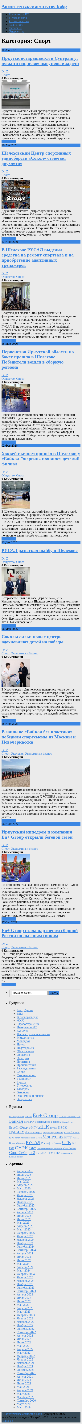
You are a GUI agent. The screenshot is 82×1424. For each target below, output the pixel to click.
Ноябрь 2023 (25, 1284)
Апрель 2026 (25, 1185)
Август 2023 (25, 1294)
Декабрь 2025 (25, 1198)
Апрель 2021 (25, 1390)
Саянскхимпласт (44, 1149)
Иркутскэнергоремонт (53, 1132)
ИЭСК (62, 1127)
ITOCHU (63, 1116)
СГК (66, 1142)
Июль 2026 (24, 1174)
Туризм (21, 1082)
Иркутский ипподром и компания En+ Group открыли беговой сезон (37, 834)
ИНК (43, 1127)
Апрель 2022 (25, 1349)
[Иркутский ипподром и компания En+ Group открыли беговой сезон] (41, 868)
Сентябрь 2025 (26, 1208)
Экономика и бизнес (24, 653)
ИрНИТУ (16, 1132)
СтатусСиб (41, 1153)
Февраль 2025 (26, 1232)
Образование (25, 1051)
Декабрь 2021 (25, 1362)
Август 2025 (25, 1212)
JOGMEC (71, 1116)
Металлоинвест (28, 1138)
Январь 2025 (25, 1236)
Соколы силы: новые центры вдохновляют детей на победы (33, 639)
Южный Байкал (16, 1157)
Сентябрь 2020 (26, 1400)
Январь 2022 (25, 1359)
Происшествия (26, 1065)
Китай (75, 1132)
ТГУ (50, 1153)
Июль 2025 (24, 1215)
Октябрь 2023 (26, 1287)
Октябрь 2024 (26, 1246)
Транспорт (16, 24)
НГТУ (68, 1137)
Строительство (19, 21)
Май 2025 (23, 1222)
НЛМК (76, 1138)
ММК (17, 1138)
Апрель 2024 (25, 1267)
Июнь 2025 (24, 1219)
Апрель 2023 (25, 1308)
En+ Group (45, 1115)
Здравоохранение (28, 1024)
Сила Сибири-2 (22, 1152)
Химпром (23, 1089)
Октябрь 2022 (26, 1328)
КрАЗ (11, 1138)
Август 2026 (25, 1171)
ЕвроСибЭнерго (20, 1127)
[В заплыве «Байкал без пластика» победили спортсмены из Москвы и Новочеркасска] (41, 773)
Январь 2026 (25, 1195)
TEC (78, 1116)
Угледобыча (24, 1085)
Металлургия (25, 1037)
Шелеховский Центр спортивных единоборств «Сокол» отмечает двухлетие (36, 158)
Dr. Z (5, 71)
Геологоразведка (27, 1017)
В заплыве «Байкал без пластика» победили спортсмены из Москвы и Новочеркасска (39, 737)
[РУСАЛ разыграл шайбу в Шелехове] (41, 581)
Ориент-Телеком (17, 1143)
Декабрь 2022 (25, 1321)
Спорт (6, 74)
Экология (15, 28)
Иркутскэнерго (33, 1132)
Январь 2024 (25, 1277)
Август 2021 (25, 1376)
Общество (8, 276)
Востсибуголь (42, 1121)
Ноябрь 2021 (25, 1366)
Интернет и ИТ (19, 14)
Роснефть (47, 1143)
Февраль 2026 (26, 1191)
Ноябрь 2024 (25, 1243)
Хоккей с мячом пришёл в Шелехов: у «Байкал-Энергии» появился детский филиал (41, 458)
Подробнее (9, 141)
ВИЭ (20, 1013)
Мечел (39, 1138)
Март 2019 (24, 1407)
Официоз (23, 1058)
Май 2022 (23, 1345)
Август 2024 (25, 1253)
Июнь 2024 (24, 1260)
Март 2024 (24, 1270)
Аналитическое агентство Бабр (34, 6)
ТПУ (57, 1153)
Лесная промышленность (33, 1034)
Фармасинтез (67, 1153)
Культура (22, 1030)
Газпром (56, 1121)
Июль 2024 (24, 1256)
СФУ (32, 1148)
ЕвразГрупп (67, 1122)
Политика (23, 1061)
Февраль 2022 (26, 1356)
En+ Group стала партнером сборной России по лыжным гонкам (40, 933)
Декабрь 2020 (25, 1397)
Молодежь (23, 1041)
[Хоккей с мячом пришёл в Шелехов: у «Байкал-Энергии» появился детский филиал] (41, 495)
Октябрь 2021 (26, 1369)
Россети (57, 1143)
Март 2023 (24, 1311)
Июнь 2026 (24, 1178)
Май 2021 (23, 1386)
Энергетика (16, 31)
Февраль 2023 (26, 1315)
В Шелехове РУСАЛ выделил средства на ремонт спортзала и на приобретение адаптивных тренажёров (38, 257)
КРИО (67, 1132)
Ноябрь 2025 (25, 1202)
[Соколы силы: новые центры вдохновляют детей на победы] (41, 673)
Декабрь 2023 (25, 1280)
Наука (21, 1044)
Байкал (16, 1121)
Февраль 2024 (26, 1274)
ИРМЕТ (53, 1128)
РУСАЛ (33, 1142)
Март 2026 (24, 1188)
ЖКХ (20, 1020)
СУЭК (21, 1147)
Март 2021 (24, 1393)
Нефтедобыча (18, 17)
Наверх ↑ (7, 1420)
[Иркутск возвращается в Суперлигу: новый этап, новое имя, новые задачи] (41, 94)
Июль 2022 (24, 1339)
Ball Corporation (16, 1116)
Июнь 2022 (24, 1342)
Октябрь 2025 (26, 1205)
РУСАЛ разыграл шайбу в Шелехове (40, 550)
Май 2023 (23, 1304)
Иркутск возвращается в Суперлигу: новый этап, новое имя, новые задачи (40, 61)
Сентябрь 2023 (26, 1291)
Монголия (53, 1137)
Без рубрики (25, 1010)
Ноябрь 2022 (25, 1325)
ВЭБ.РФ (29, 1121)
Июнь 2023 (24, 1301)
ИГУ (34, 1127)
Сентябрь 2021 (26, 1373)
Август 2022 (25, 1335)
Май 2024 (23, 1263)
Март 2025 (24, 1229)
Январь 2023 (25, 1318)
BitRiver (28, 1116)
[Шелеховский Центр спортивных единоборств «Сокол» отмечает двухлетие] (41, 194)
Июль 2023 (24, 1297)
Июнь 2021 (24, 1383)
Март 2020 (24, 1404)
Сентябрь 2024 (26, 1250)
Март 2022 (24, 1352)
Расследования (26, 1068)
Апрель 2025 (25, 1226)
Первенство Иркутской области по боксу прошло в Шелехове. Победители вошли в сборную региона (38, 359)
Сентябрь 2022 (26, 1332)
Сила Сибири (69, 1148)
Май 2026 (23, 1181)
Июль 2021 (24, 1380)
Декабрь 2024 (25, 1239)
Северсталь (57, 1149)
